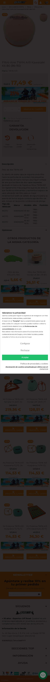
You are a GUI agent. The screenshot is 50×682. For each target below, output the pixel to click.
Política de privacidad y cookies (34, 364)
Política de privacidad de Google (21, 337)
